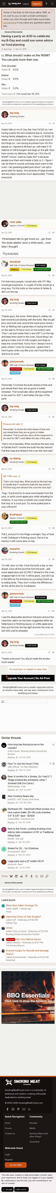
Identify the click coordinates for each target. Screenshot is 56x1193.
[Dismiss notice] (52, 12)
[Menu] (4, 4)
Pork (23, 786)
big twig (7, 49)
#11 (53, 652)
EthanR (11, 839)
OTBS (9, 928)
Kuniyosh (12, 864)
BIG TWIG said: (10, 476)
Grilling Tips (11, 923)
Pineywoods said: (11, 424)
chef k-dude (14, 751)
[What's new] (46, 4)
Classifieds (34, 1141)
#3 (53, 275)
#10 (53, 611)
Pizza (8, 911)
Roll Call (19, 839)
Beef (23, 851)
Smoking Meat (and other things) (38, 1135)
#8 (53, 528)
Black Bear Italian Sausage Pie (22, 905)
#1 (54, 123)
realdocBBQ (13, 819)
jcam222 (12, 799)
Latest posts (8, 900)
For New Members (29, 767)
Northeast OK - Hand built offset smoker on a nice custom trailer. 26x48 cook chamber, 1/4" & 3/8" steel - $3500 (31, 812)
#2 (53, 232)
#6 (53, 417)
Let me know (10, 22)
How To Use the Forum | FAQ (23, 763)
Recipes (33, 1123)
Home (7, 1123)
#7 (53, 469)
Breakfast (10, 960)
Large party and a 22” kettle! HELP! (26, 861)
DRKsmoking (14, 786)
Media (32, 1128)
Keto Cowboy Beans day (21, 796)
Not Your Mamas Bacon (28, 939)
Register (9, 1159)
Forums (8, 1128)
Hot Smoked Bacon (15, 945)
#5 (53, 379)
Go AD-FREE (16, 1165)
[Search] (52, 4)
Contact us (10, 1133)
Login (7, 1154)
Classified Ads (27, 819)
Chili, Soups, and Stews (28, 799)
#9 (53, 559)
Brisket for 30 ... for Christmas (23, 848)
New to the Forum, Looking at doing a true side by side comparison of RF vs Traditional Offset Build (30, 832)
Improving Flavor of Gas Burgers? (23, 916)
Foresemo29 (14, 851)
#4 (53, 310)
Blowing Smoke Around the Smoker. (23, 934)
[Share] (50, 123)
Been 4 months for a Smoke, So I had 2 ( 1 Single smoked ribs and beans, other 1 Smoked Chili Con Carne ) (30, 780)
